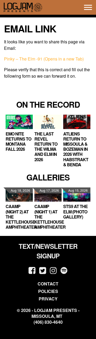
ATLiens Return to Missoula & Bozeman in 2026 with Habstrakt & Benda (75, 149)
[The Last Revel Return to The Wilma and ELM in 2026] (48, 122)
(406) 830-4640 (48, 322)
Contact (48, 284)
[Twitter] (42, 270)
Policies (48, 291)
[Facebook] (32, 270)
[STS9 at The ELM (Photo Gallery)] (76, 194)
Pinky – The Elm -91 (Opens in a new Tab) (44, 59)
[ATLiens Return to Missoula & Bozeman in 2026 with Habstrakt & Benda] (76, 122)
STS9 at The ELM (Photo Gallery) (75, 211)
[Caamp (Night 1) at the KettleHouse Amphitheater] (48, 194)
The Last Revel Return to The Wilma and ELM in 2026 (45, 147)
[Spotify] (64, 270)
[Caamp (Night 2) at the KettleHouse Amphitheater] (19, 194)
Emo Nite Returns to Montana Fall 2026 (18, 141)
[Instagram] (53, 270)
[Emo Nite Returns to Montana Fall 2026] (19, 122)
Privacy (48, 299)
